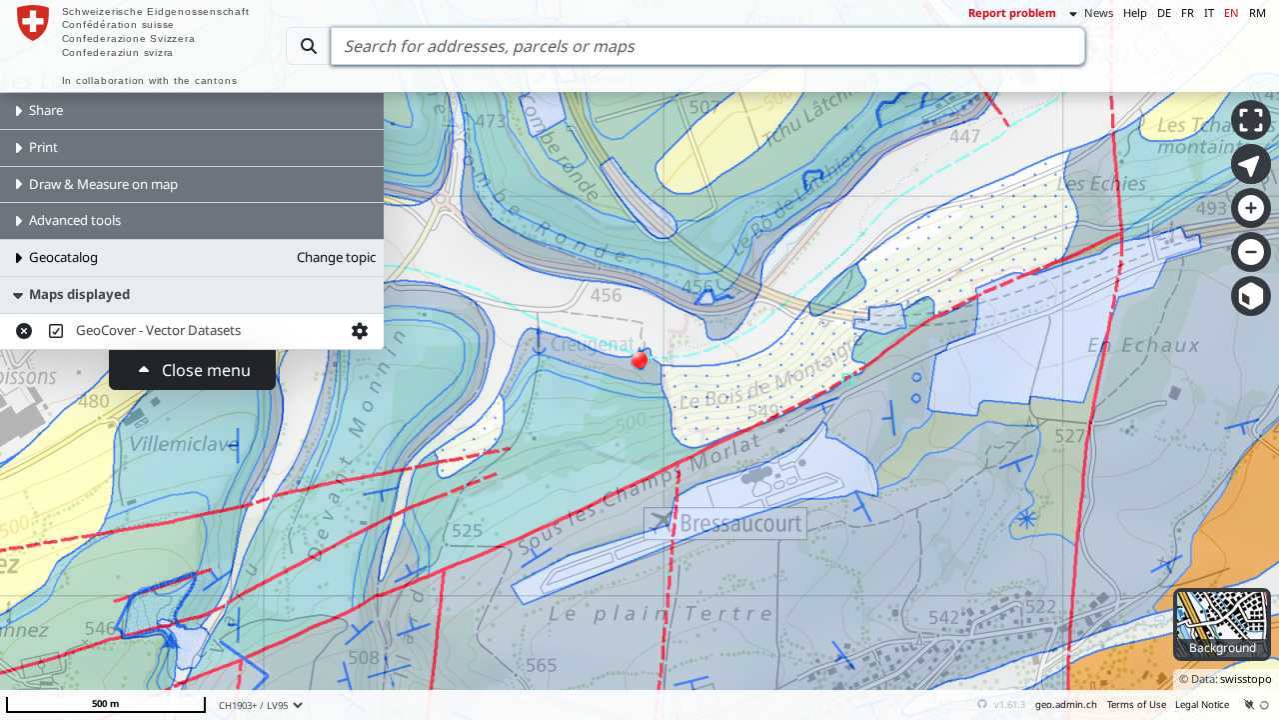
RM (1257, 12)
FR (1187, 12)
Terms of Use (1136, 704)
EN (1231, 12)
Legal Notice (1202, 704)
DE (1164, 12)
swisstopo (1246, 678)
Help (1135, 12)
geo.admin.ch (1066, 704)
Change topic (336, 257)
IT (1209, 12)
